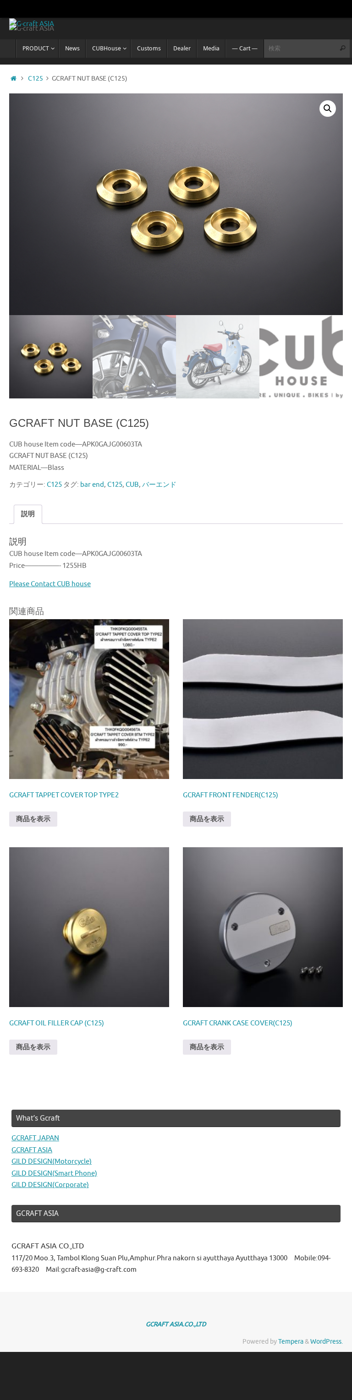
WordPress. (326, 1342)
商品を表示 (33, 819)
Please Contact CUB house (50, 584)
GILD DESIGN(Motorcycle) (51, 1161)
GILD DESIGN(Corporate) (50, 1185)
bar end (92, 484)
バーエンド (159, 484)
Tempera (290, 1342)
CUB (132, 484)
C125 (35, 78)
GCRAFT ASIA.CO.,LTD (176, 1324)
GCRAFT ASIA (31, 1150)
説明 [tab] (28, 514)
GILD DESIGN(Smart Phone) (54, 1173)
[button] (327, 108)
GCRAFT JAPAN (35, 1138)
